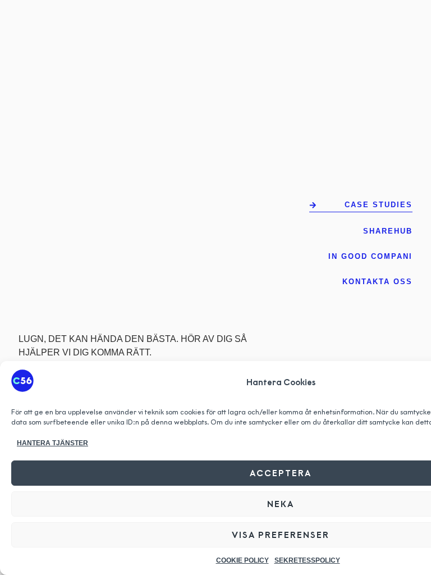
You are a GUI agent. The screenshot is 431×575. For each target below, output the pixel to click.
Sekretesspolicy (307, 560)
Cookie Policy (242, 560)
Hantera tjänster (52, 443)
